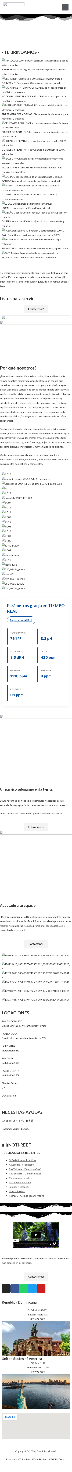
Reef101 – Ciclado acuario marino (26, 1195)
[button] (36, 262)
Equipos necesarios (19, 1186)
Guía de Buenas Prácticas (22, 1160)
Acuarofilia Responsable (21, 1164)
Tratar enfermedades (20, 1182)
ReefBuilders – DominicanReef (25, 1173)
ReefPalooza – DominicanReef (25, 1169)
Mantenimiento (17, 1191)
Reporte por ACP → (21, 620)
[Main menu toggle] (65, 7)
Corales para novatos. (20, 1178)
